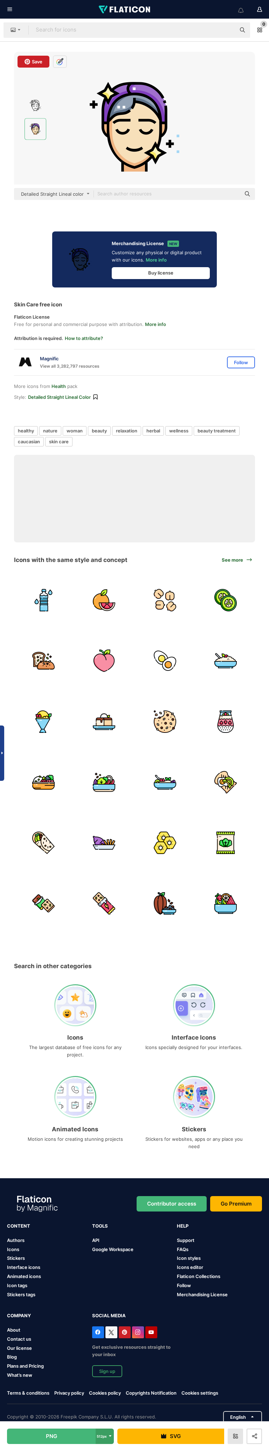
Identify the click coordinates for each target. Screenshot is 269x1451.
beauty (99, 430)
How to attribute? (84, 338)
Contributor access (171, 1203)
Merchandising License (202, 1294)
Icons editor (190, 1267)
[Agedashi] (104, 721)
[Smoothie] (165, 782)
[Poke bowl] (43, 782)
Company (19, 1315)
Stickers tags (21, 1294)
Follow (184, 1285)
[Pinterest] (125, 1332)
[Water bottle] (43, 600)
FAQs (182, 1249)
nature (50, 430)
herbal (153, 430)
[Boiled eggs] (165, 661)
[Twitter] (111, 1332)
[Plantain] (165, 843)
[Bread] (43, 661)
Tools (100, 1226)
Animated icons (24, 1276)
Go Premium (236, 1203)
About (13, 1330)
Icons (13, 1249)
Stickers (16, 1258)
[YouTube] (151, 1332)
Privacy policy (69, 1393)
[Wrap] (43, 843)
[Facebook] (98, 1332)
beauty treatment (217, 430)
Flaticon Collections (198, 1276)
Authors (16, 1240)
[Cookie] (165, 721)
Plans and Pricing (25, 1366)
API (95, 1240)
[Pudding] (225, 721)
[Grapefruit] (104, 600)
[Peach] (104, 661)
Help (182, 1226)
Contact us (19, 1339)
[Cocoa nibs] (165, 903)
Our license (19, 1348)
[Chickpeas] (165, 600)
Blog (12, 1357)
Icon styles (189, 1258)
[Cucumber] (225, 600)
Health (58, 386)
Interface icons (23, 1267)
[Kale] (225, 843)
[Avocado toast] (225, 782)
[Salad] (104, 782)
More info (156, 260)
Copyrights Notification (151, 1393)
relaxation (126, 430)
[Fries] (104, 843)
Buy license (160, 273)
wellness (178, 430)
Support (185, 1240)
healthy (26, 430)
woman (75, 430)
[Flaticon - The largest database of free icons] (125, 9)
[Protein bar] (104, 903)
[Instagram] (138, 1332)
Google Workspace (112, 1249)
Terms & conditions (28, 1393)
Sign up (107, 1371)
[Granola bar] (43, 903)
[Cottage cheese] (225, 661)
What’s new (19, 1375)
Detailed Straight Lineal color (59, 397)
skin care (59, 441)
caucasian (29, 441)
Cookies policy (105, 1393)
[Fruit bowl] (225, 903)
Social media (109, 1315)
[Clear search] (227, 30)
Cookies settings (199, 1393)
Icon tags (17, 1285)
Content (18, 1226)
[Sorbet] (43, 721)
